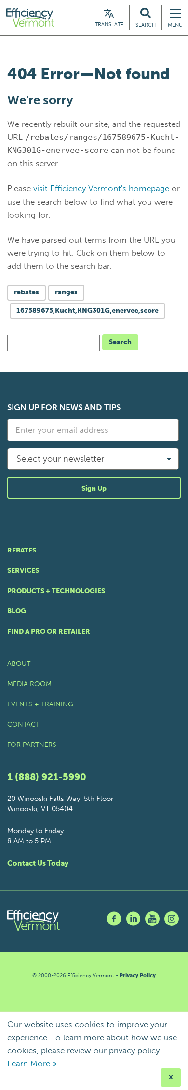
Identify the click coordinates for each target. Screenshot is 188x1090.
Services (23, 570)
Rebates (21, 550)
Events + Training (40, 704)
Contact (23, 724)
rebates (26, 292)
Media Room (29, 684)
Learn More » (32, 1063)
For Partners (31, 745)
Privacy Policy (138, 975)
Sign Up (94, 488)
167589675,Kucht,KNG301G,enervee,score (87, 310)
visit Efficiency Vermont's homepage (101, 188)
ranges (66, 292)
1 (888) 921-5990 (46, 777)
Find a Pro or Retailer (48, 631)
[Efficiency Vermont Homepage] (30, 17)
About (18, 664)
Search (120, 342)
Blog (16, 611)
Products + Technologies (56, 591)
